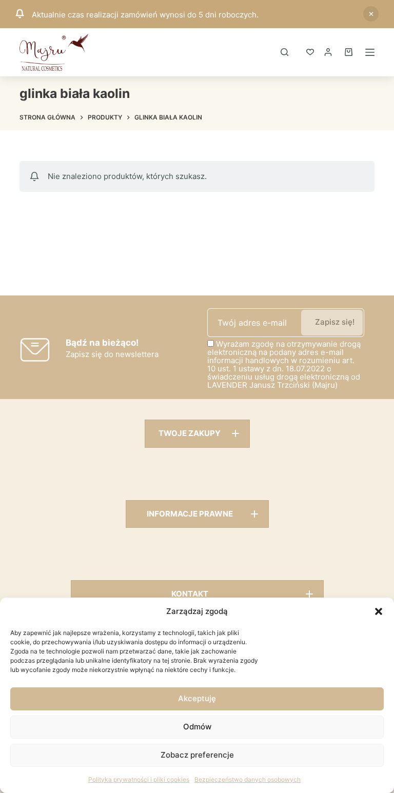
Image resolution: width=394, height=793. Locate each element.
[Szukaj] (284, 52)
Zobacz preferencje (197, 755)
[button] (378, 611)
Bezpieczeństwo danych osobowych (247, 779)
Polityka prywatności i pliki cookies (138, 779)
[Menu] (370, 52)
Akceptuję (197, 698)
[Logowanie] (328, 52)
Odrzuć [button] (371, 14)
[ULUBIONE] (310, 52)
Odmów (197, 726)
